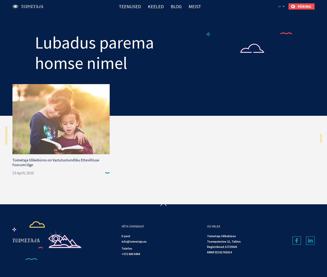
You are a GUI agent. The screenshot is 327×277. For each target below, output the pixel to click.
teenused (130, 6)
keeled (156, 6)
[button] (282, 6)
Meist (195, 6)
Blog (176, 6)
